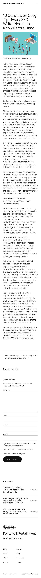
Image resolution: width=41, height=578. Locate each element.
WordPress (34, 574)
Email (5, 425)
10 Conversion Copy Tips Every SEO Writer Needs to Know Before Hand (14, 511)
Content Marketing (24, 58)
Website (5, 434)
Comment (7, 390)
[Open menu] (36, 3)
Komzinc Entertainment (13, 3)
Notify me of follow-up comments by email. (19, 449)
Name (5, 415)
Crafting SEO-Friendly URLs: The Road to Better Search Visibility (14, 490)
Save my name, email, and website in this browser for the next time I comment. (21, 444)
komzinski (13, 58)
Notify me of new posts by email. (15, 454)
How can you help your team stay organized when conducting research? (21, 356)
